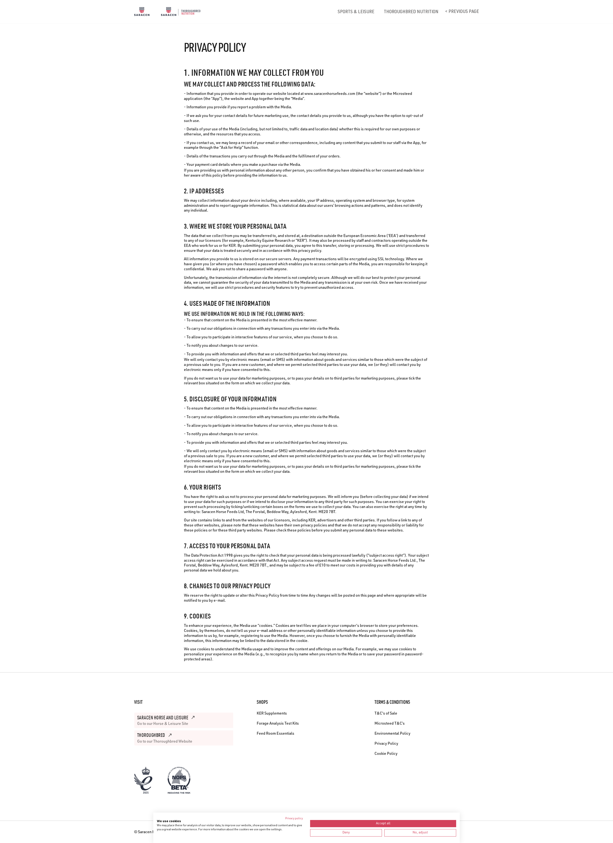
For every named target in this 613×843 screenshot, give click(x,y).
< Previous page (462, 12)
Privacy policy (294, 818)
